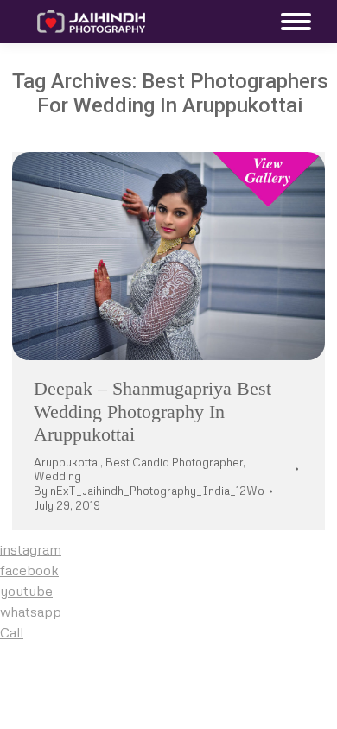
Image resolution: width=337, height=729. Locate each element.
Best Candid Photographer (174, 462)
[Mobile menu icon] (291, 21)
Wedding (57, 476)
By (149, 491)
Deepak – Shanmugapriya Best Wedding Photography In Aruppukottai (152, 411)
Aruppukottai (67, 462)
